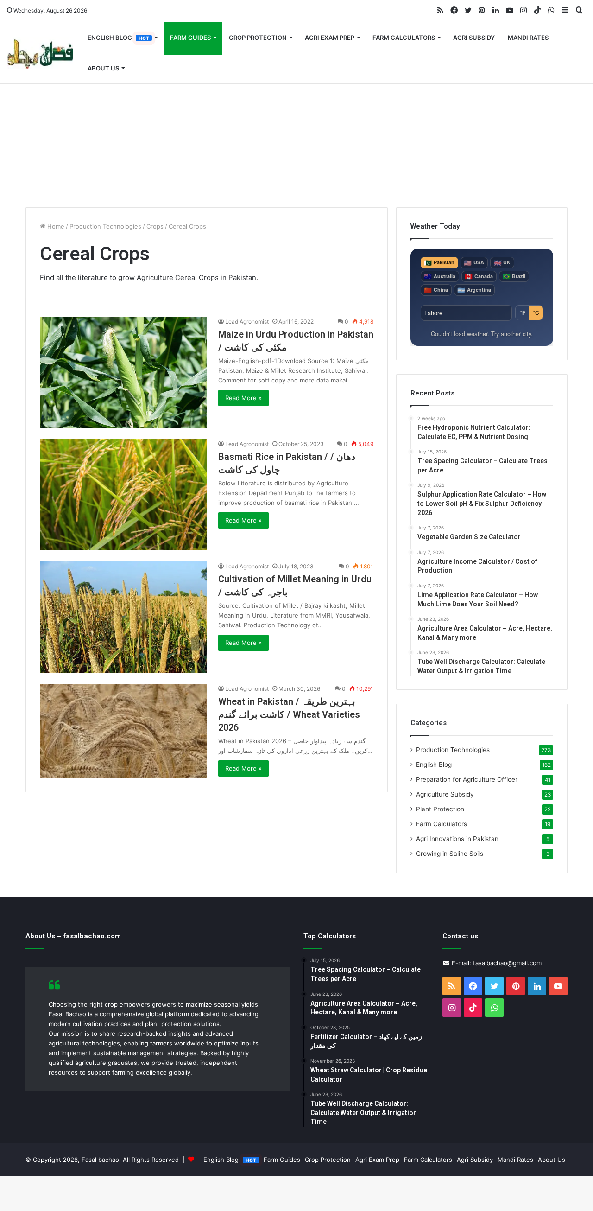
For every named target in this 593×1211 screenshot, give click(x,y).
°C (536, 313)
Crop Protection (258, 37)
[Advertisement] (296, 128)
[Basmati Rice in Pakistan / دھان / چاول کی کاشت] (123, 494)
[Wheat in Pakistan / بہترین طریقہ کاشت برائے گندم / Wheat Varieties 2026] (123, 731)
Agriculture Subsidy (445, 794)
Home (54, 226)
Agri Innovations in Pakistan (457, 838)
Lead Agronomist (247, 321)
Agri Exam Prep (329, 37)
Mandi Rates (528, 37)
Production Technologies (105, 226)
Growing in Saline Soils (449, 853)
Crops (155, 226)
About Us (103, 68)
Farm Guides (190, 37)
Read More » (243, 398)
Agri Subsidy (474, 37)
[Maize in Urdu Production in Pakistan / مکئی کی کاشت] (123, 372)
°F (522, 313)
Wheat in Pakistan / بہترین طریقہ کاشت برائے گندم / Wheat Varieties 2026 (289, 714)
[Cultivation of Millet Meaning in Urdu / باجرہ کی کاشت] (123, 617)
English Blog (118, 37)
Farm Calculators (403, 37)
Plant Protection (440, 809)
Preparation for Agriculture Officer (466, 779)
